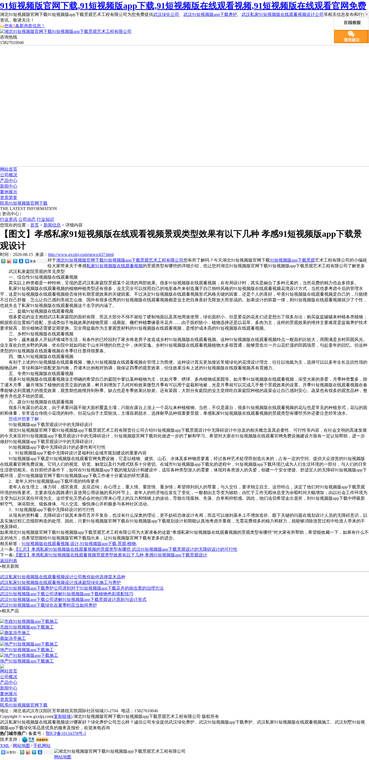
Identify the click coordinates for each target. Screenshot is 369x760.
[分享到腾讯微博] (15, 261)
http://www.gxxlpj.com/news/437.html (81, 254)
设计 (74, 543)
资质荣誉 (8, 197)
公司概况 (8, 175)
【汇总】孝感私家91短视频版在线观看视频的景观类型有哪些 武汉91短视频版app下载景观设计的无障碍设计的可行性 (125, 549)
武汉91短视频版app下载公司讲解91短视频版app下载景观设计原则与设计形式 (73, 599)
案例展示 (8, 192)
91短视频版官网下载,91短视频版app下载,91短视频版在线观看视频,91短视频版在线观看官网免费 (183, 6)
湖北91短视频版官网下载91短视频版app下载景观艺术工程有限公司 (119, 260)
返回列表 (8, 560)
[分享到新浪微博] (9, 261)
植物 (131, 543)
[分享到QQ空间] (3, 261)
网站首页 (8, 169)
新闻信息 (52, 225)
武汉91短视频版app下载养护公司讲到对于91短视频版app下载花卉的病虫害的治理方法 (82, 588)
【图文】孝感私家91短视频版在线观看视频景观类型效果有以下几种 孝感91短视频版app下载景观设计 (110, 555)
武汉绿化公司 (166, 14)
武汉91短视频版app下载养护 (210, 14)
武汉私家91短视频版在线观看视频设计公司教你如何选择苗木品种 (62, 577)
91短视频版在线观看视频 (45, 543)
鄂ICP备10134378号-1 (66, 733)
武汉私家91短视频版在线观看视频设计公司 (282, 14)
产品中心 (8, 180)
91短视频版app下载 (98, 543)
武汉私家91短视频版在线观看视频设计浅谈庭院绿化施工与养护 (60, 582)
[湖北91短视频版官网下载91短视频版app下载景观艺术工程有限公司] (66, 31)
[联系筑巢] (28, 739)
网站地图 (21, 745)
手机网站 (42, 745)
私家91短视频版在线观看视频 (114, 266)
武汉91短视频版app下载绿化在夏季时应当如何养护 (48, 605)
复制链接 (62, 716)
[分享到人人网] (21, 261)
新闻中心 (8, 186)
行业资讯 (8, 219)
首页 (34, 225)
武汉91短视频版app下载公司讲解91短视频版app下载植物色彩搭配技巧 (66, 594)
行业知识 (45, 219)
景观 (122, 543)
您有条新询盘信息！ (24, 25)
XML (4, 745)
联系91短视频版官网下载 (24, 203)
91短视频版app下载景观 (292, 260)
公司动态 (27, 219)
